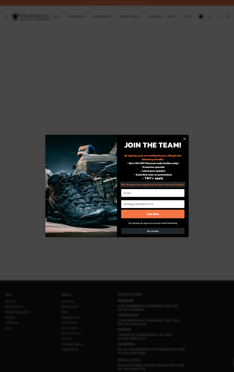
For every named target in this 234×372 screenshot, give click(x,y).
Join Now (153, 214)
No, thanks (153, 231)
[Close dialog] (184, 139)
